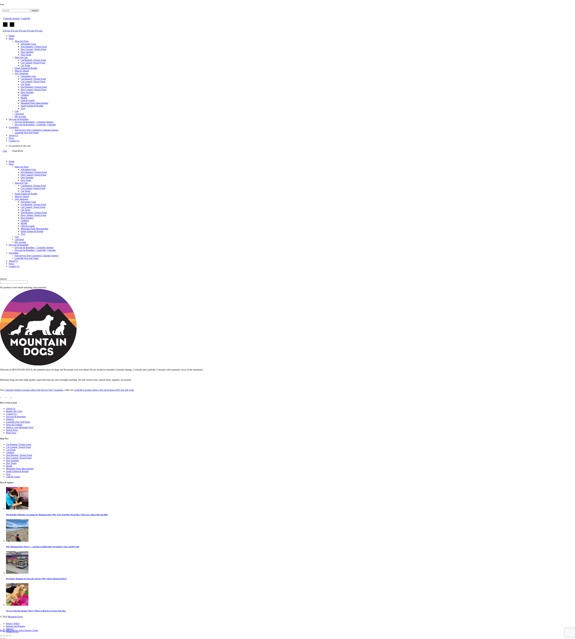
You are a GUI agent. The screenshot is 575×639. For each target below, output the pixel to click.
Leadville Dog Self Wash (18, 422)
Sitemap (10, 629)
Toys (8, 474)
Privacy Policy (13, 623)
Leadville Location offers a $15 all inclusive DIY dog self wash (104, 390)
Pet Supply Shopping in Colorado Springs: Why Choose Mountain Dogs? (36, 579)
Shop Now (11, 432)
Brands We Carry (14, 411)
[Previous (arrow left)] (1, 638)
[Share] (7, 635)
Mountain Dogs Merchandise (20, 468)
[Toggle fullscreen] (4, 635)
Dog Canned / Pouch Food (18, 458)
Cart (5, 151)
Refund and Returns (15, 626)
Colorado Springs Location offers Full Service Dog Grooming (33, 390)
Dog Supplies (12, 460)
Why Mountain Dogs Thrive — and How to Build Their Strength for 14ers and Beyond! (42, 547)
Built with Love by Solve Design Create (19, 630)
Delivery (10, 419)
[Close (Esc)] (10, 635)
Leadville (25, 18)
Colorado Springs (11, 18)
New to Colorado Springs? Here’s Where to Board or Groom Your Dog (36, 611)
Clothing (10, 452)
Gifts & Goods (13, 476)
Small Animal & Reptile (17, 471)
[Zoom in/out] (1, 635)
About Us (10, 408)
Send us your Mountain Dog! (20, 427)
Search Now (12, 430)
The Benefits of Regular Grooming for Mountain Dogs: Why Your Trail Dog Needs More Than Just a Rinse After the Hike (57, 515)
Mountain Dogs (15, 616)
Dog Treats (11, 463)
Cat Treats (11, 450)
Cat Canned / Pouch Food (18, 447)
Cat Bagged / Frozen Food (18, 444)
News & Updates (14, 424)
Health (9, 466)
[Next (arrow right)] (4, 638)
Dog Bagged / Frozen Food (19, 455)
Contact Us (11, 414)
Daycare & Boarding (16, 416)
